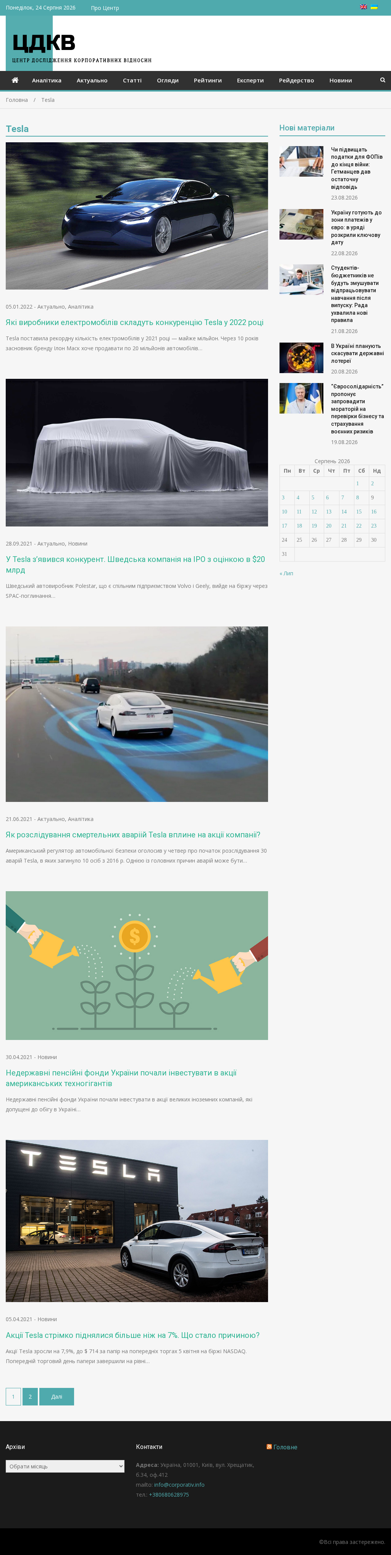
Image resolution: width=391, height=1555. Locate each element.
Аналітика (46, 80)
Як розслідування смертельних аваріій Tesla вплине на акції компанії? (133, 834)
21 (344, 526)
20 (328, 526)
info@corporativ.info (179, 1484)
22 (359, 526)
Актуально (92, 80)
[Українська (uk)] (374, 7)
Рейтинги (208, 80)
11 (299, 512)
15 (359, 512)
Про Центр (105, 7)
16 (373, 512)
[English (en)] (363, 7)
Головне (285, 1447)
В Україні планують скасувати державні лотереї (357, 353)
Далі (56, 1396)
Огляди (168, 80)
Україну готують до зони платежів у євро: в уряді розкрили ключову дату (356, 227)
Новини (341, 80)
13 (328, 512)
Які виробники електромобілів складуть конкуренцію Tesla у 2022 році (134, 322)
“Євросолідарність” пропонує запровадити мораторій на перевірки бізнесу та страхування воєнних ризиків (357, 409)
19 (314, 526)
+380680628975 (169, 1494)
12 (314, 512)
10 (284, 512)
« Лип (286, 573)
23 (373, 526)
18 (299, 526)
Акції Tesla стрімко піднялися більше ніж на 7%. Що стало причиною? (133, 1335)
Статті (132, 80)
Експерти (250, 80)
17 (284, 526)
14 (344, 512)
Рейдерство (296, 80)
